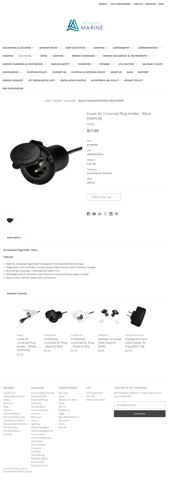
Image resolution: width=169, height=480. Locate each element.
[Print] (99, 213)
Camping (99, 47)
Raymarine (64, 410)
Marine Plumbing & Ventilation (23, 64)
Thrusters (84, 64)
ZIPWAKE (104, 64)
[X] (105, 213)
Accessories (10, 72)
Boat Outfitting (75, 47)
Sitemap (7, 434)
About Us (116, 72)
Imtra (43, 55)
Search (103, 4)
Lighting (57, 55)
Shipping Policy (37, 72)
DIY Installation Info (41, 80)
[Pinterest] (116, 213)
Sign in (138, 4)
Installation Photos (73, 80)
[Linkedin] (111, 213)
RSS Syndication (13, 88)
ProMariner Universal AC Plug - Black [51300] (55, 342)
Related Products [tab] (17, 293)
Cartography (121, 47)
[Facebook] (88, 213)
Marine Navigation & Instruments (125, 55)
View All (62, 427)
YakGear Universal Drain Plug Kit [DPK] (109, 342)
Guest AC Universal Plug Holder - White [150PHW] (26, 344)
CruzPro (8, 55)
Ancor (62, 396)
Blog (130, 72)
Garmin (63, 406)
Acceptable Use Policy (105, 80)
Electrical (25, 55)
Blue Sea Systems (68, 399)
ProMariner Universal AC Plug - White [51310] (82, 342)
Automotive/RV (48, 47)
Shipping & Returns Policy (88, 72)
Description (14, 237)
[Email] (94, 213)
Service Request (13, 80)
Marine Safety (60, 64)
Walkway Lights (152, 64)
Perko (62, 424)
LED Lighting (126, 64)
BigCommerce (20, 468)
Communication (148, 47)
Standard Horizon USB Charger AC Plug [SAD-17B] (136, 342)
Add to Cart (28, 319)
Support (143, 72)
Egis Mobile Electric (69, 417)
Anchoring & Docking (17, 47)
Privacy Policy (133, 80)
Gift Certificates (120, 4)
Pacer (62, 403)
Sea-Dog (63, 392)
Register (151, 4)
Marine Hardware (83, 55)
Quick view (28, 313)
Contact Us (59, 72)
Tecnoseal (64, 420)
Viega (61, 413)
